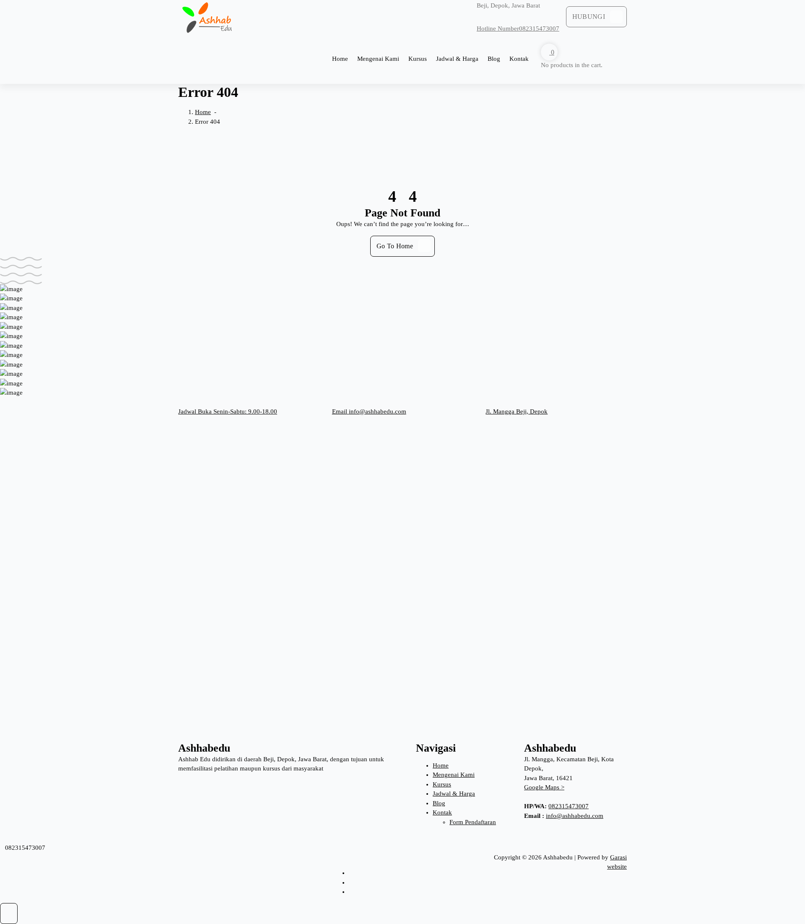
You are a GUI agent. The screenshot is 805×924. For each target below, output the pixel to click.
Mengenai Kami (378, 58)
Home (340, 58)
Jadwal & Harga (457, 58)
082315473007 (568, 806)
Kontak (519, 58)
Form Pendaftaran (472, 822)
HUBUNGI (588, 16)
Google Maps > (544, 787)
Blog (494, 58)
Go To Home (395, 246)
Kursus (417, 58)
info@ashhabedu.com (574, 815)
